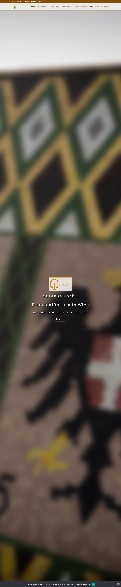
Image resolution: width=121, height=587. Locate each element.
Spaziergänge (54, 7)
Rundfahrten (67, 7)
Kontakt (84, 7)
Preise (76, 7)
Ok (94, 584)
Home (32, 7)
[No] (118, 584)
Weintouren (41, 7)
